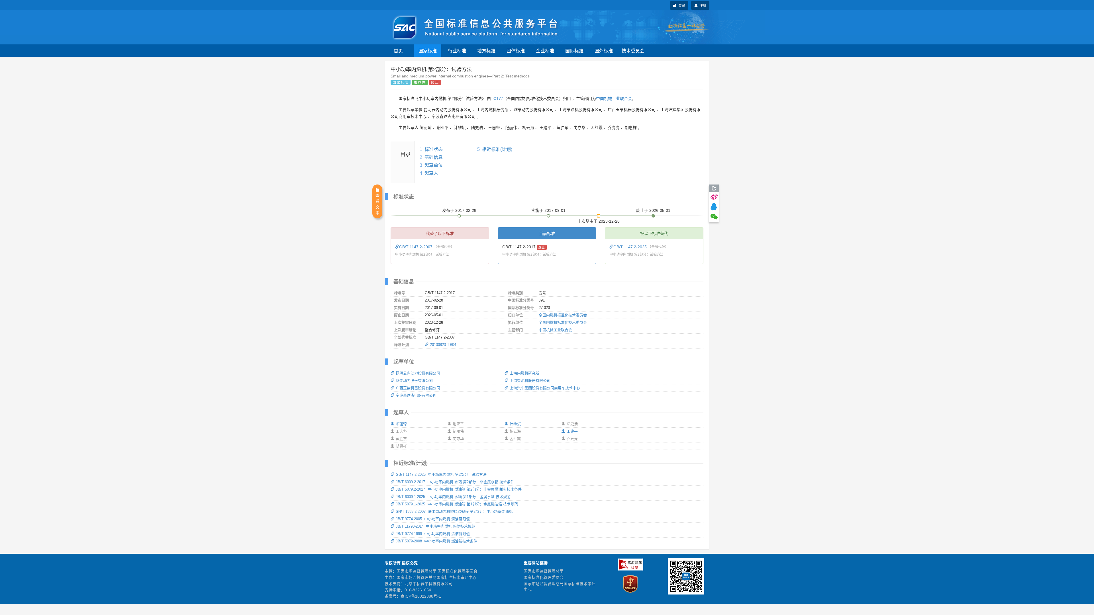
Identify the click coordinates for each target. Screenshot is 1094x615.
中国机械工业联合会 (614, 98)
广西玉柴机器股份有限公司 (418, 388)
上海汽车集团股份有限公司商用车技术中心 (545, 388)
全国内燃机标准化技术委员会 (563, 315)
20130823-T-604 (443, 345)
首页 (398, 50)
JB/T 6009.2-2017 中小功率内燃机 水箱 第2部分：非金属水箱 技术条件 (455, 482)
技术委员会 (633, 50)
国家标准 (428, 50)
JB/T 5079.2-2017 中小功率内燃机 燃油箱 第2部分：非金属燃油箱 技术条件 (459, 489)
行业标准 (457, 50)
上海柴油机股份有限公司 (530, 380)
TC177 (497, 98)
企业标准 (545, 50)
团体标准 (516, 50)
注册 (702, 5)
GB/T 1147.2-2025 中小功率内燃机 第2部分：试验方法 (441, 474)
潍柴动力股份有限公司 (414, 380)
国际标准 (574, 50)
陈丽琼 (401, 424)
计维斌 (515, 424)
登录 (681, 5)
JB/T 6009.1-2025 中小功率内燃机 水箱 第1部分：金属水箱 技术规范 (453, 497)
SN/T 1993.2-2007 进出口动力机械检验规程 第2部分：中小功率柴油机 (454, 511)
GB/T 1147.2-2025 (630, 247)
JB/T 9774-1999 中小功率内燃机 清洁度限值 (433, 534)
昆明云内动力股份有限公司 (418, 373)
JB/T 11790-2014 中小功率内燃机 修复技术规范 (435, 526)
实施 (548, 210)
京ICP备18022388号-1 (421, 596)
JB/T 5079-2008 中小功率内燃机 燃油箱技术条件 (436, 541)
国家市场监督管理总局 (544, 571)
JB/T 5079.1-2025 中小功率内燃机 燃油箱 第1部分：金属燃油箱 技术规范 (457, 504)
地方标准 (486, 50)
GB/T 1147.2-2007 (416, 247)
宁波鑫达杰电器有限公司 (416, 395)
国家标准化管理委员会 (544, 577)
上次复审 (598, 220)
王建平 (572, 431)
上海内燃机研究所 (524, 373)
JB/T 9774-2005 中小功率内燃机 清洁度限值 (433, 519)
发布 (459, 210)
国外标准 (604, 50)
